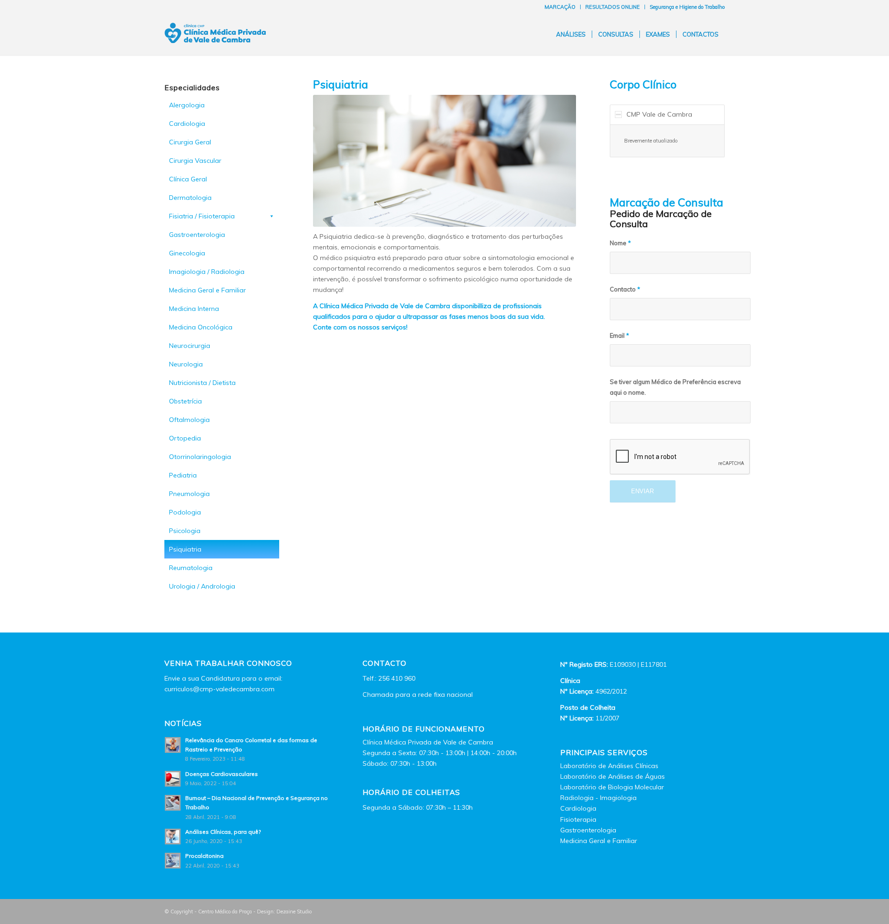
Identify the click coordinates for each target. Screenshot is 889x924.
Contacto (625, 289)
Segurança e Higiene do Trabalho (687, 7)
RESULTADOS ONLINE (612, 7)
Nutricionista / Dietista (202, 382)
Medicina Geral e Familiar (207, 290)
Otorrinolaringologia (200, 457)
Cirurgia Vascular (195, 160)
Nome (620, 243)
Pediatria (183, 475)
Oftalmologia (189, 419)
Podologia (185, 512)
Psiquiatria (185, 549)
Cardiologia (187, 123)
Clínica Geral (188, 179)
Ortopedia (185, 438)
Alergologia (187, 105)
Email (619, 335)
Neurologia (186, 364)
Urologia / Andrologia (202, 586)
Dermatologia (190, 197)
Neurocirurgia (189, 345)
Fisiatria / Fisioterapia (202, 216)
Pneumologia (189, 494)
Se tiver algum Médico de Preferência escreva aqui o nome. (675, 387)
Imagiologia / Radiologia (206, 271)
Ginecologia (187, 253)
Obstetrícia (185, 401)
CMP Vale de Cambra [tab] (659, 114)
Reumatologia (191, 568)
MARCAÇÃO (560, 7)
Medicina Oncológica (200, 327)
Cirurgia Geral (190, 142)
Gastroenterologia (197, 234)
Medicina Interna (194, 308)
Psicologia (184, 531)
